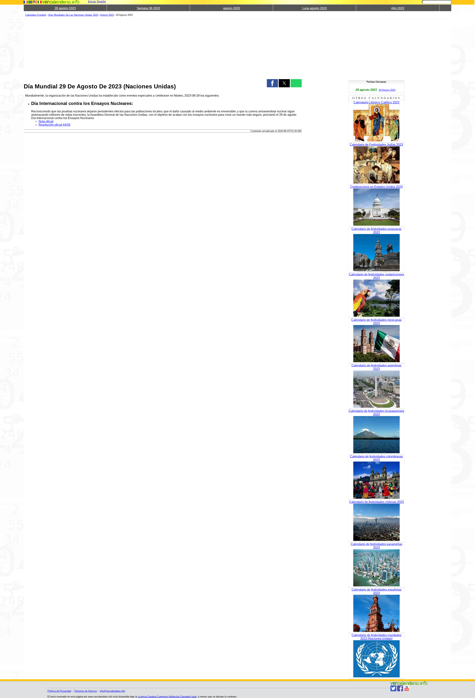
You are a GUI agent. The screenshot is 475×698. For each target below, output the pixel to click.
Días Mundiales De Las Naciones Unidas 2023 (73, 15)
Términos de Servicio (85, 691)
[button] (272, 83)
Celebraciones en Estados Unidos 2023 (376, 186)
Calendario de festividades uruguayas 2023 (376, 230)
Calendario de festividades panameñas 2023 (376, 546)
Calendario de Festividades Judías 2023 (376, 144)
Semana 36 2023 (148, 8)
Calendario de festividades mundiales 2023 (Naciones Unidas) (376, 637)
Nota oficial (46, 121)
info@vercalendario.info (112, 691)
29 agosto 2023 (65, 8)
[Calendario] (60, 2)
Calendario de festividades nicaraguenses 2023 (376, 412)
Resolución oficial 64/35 (54, 124)
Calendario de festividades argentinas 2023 (376, 367)
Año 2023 (397, 8)
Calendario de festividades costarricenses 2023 (376, 276)
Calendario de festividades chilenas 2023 (376, 502)
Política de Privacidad (59, 691)
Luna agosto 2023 (314, 8)
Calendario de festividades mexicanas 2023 (376, 321)
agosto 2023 (231, 8)
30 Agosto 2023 (387, 90)
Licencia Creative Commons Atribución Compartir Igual (167, 696)
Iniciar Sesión (97, 1)
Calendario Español (35, 15)
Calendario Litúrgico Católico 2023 (376, 102)
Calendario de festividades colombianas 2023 (376, 458)
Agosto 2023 (107, 15)
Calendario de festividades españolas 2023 (376, 591)
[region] (163, 48)
